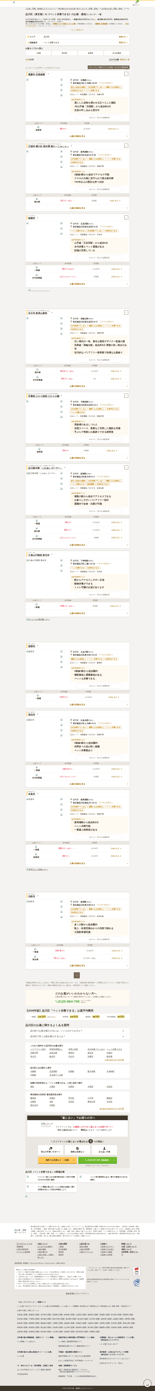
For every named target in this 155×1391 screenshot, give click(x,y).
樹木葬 (64, 53)
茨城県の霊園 (104, 1314)
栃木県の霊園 (116, 1314)
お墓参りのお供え (107, 1249)
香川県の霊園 (93, 1327)
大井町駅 (110, 1071)
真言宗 (90, 1053)
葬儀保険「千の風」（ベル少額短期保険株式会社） (77, 1376)
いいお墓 (20, 1306)
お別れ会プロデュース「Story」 (112, 1363)
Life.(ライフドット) (32, 1306)
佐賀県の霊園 (22, 1331)
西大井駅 (91, 1071)
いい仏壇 (20, 1356)
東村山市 (91, 1102)
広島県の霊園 (57, 1327)
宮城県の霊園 (57, 1314)
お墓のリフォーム (86, 1252)
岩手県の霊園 (46, 1314)
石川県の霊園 (94, 1319)
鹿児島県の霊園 (82, 1331)
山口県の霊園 (69, 1327)
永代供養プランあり (96, 1049)
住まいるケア (113, 1344)
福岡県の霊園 (128, 1327)
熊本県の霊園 (46, 1331)
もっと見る (76, 30)
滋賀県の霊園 (69, 1323)
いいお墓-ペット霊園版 (69, 1306)
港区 (32, 1087)
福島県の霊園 (93, 1314)
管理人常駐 (73, 1049)
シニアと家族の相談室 (42, 1370)
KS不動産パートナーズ (84, 1360)
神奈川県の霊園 (58, 1319)
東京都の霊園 (46, 1319)
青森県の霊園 (34, 1314)
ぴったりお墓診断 (23, 1252)
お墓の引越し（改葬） (45, 1255)
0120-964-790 (69, 1001)
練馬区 (33, 1098)
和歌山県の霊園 (129, 1323)
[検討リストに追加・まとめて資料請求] (126, 74)
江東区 (52, 1087)
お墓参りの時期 (106, 1255)
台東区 (33, 1102)
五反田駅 (53, 1071)
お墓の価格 (41, 1249)
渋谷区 (109, 1087)
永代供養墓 (116, 53)
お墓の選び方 (42, 1252)
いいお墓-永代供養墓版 (50, 1306)
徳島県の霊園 (81, 1327)
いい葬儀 (20, 1341)
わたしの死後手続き (66, 1360)
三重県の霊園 (57, 1323)
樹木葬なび (84, 1306)
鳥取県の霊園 (22, 1327)
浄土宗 (33, 1056)
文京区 (109, 1102)
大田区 (90, 1087)
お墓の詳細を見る (77, 136)
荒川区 (71, 1098)
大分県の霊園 (57, 1331)
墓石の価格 (83, 1247)
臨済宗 (52, 1056)
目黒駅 (71, 1071)
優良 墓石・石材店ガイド (121, 1306)
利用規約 (26, 1263)
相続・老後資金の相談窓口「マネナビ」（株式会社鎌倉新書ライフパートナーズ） (74, 1371)
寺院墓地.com (105, 1306)
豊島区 (109, 1098)
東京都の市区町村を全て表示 (111, 1109)
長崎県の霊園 (34, 1331)
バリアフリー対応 (38, 1049)
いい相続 (61, 1341)
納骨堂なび (94, 1306)
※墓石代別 (50, 1017)
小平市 (90, 1098)
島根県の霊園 (34, 1327)
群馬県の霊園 (128, 1314)
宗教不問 (34, 1053)
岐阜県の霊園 (22, 1323)
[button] (99, 117)
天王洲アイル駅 (56, 1075)
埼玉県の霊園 (22, 1319)
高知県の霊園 (116, 1327)
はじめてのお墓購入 (45, 1247)
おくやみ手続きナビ (24, 1370)
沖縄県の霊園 (94, 1331)
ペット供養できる (114, 1049)
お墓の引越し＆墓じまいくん (28, 1310)
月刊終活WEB (22, 1374)
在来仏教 (53, 1053)
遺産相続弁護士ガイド (66, 1346)
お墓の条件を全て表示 (113, 1060)
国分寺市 (34, 1105)
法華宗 (90, 1056)
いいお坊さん (30, 1341)
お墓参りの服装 (106, 1252)
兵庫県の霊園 (104, 1323)
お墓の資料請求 (22, 1249)
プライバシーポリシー (37, 1263)
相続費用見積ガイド (74, 1341)
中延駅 (33, 1075)
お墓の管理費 (84, 1249)
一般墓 (38, 53)
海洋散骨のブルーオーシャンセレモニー (115, 1359)
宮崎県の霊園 (69, 1331)
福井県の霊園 (106, 1319)
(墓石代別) (91, 19)
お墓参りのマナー (107, 1247)
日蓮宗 (109, 1053)
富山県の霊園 (83, 1319)
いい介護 (103, 1344)
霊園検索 (19, 1247)
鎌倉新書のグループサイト (77, 1294)
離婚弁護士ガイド (83, 1346)
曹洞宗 (71, 1053)
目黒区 (71, 1087)
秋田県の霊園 (69, 1314)
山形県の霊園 (81, 1314)
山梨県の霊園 (118, 1319)
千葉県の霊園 (34, 1319)
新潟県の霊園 (71, 1319)
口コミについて (50, 1263)
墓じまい (40, 1257)
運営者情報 (18, 1263)
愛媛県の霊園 (104, 1327)
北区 (51, 1102)
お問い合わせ (60, 1263)
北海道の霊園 (22, 1314)
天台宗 (71, 1056)
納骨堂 (90, 53)
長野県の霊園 (129, 1319)
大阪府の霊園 (93, 1323)
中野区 (52, 1105)
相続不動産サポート (66, 1356)
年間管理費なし (56, 1049)
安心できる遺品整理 (82, 1356)
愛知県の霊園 (46, 1323)
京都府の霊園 (81, 1323)
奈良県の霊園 (116, 1323)
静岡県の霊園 (34, 1323)
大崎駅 (33, 1071)
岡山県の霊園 (46, 1327)
